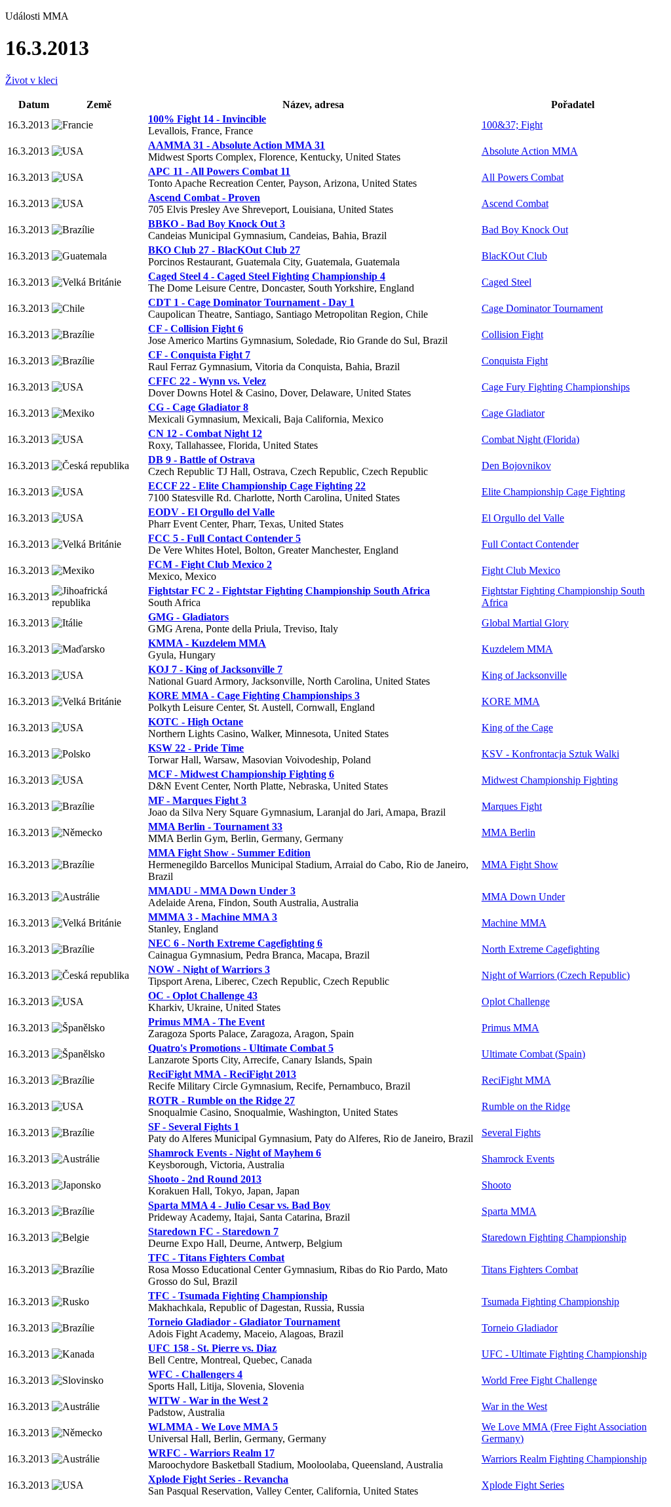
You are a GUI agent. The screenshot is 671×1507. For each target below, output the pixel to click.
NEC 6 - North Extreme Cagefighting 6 (235, 943)
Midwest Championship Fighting (550, 780)
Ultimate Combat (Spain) (533, 1053)
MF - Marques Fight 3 (197, 800)
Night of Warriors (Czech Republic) (556, 975)
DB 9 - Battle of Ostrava (201, 459)
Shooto (496, 1185)
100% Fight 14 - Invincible (207, 118)
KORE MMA (511, 701)
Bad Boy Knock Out (525, 229)
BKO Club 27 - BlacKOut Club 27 (224, 250)
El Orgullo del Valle (523, 518)
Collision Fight (512, 334)
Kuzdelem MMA (517, 649)
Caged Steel (506, 282)
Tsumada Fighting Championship (550, 1301)
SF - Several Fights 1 (193, 1126)
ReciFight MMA (516, 1080)
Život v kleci (31, 80)
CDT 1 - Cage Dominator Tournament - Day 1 (251, 302)
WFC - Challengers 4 (195, 1374)
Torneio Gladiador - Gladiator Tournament (244, 1321)
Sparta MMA (509, 1211)
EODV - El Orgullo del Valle (211, 512)
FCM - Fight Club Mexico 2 (210, 564)
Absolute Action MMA (530, 151)
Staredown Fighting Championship (554, 1237)
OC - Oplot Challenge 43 (203, 995)
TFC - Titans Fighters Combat (216, 1257)
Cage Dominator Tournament (542, 308)
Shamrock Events (518, 1158)
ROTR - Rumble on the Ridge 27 (221, 1100)
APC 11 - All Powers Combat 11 (219, 171)
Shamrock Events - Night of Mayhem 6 (234, 1152)
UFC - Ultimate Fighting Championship (564, 1354)
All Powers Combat (523, 177)
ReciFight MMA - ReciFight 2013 (222, 1074)
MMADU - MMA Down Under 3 (222, 890)
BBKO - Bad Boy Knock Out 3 (216, 223)
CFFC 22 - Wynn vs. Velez (207, 381)
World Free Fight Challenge (539, 1380)
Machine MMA (514, 922)
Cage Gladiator (513, 413)
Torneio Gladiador (520, 1327)
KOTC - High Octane (195, 721)
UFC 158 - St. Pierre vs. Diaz (212, 1348)
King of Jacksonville (524, 675)
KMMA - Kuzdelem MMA (207, 643)
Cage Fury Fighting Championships (556, 386)
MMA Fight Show (520, 864)
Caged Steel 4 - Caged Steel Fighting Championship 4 (266, 276)
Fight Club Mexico (521, 570)
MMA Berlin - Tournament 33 (215, 826)
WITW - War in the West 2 (208, 1400)
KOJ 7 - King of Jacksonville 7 (215, 669)
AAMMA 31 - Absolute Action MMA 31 (236, 145)
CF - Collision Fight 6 (195, 328)
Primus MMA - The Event (206, 1021)
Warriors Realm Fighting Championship (564, 1458)
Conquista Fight (515, 360)
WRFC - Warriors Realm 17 (211, 1453)
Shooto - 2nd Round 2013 (204, 1179)
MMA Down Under (523, 896)
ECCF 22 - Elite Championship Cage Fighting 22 (257, 485)
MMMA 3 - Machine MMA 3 (212, 917)
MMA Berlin (508, 832)
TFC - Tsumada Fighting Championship (238, 1295)
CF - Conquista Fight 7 (199, 354)
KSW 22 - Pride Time (196, 748)
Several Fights (511, 1132)
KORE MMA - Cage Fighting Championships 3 (254, 695)
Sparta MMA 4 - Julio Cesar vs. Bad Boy (239, 1205)
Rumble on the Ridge (526, 1106)
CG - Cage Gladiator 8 (198, 407)
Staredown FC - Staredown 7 (213, 1231)
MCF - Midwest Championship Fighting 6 (241, 774)
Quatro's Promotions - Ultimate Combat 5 (241, 1048)
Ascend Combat (515, 203)
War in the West (514, 1406)
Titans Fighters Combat (530, 1269)
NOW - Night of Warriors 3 (209, 969)
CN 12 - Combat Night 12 (205, 433)
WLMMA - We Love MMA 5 (213, 1426)
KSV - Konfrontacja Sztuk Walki (550, 753)
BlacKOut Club (514, 255)
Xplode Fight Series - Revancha (218, 1479)
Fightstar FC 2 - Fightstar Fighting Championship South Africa (289, 590)
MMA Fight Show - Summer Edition (229, 852)
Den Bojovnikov (516, 465)
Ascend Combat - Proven (204, 197)
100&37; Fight (512, 124)
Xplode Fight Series (523, 1485)
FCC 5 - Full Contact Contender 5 (224, 538)
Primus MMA (510, 1027)
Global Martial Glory (525, 622)
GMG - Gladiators (188, 616)
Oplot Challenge (516, 1001)
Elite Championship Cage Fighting (553, 491)
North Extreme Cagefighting (541, 949)
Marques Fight (512, 806)
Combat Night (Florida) (530, 439)
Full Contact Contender (530, 544)
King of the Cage (517, 727)
